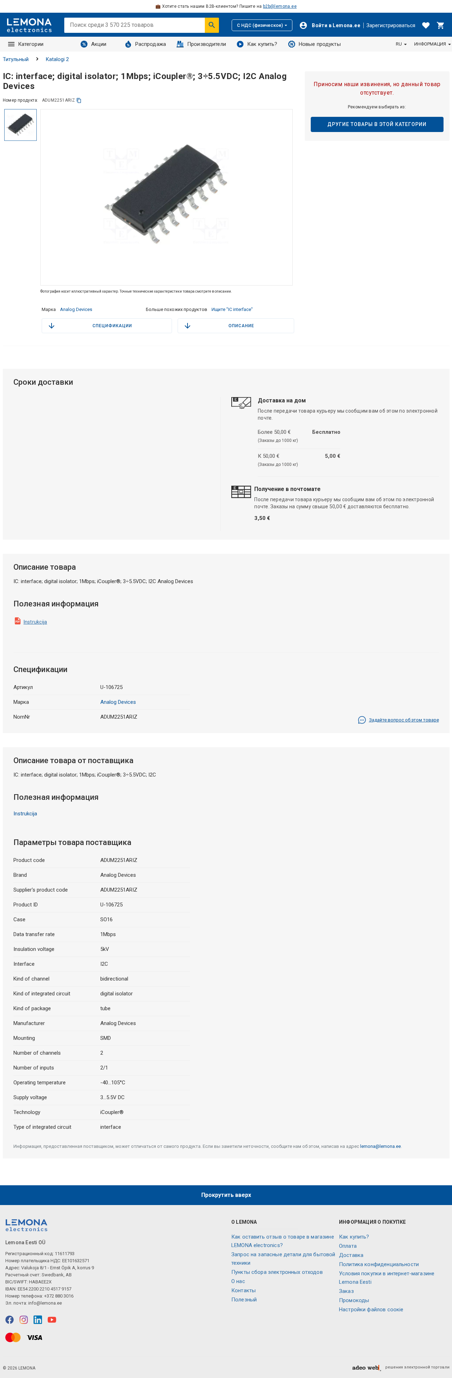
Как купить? (262, 44)
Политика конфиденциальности (379, 1264)
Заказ (346, 1291)
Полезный (244, 1299)
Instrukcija (35, 622)
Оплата (348, 1246)
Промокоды (354, 1300)
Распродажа (150, 44)
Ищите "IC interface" (232, 309)
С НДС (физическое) (260, 25)
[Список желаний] (426, 25)
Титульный (16, 59)
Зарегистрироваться (391, 25)
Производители (206, 44)
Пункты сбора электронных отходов (277, 1272)
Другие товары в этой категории (377, 124)
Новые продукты (320, 44)
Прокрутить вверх (226, 1195)
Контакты (243, 1290)
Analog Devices (76, 309)
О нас (238, 1281)
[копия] (79, 100)
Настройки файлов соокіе (371, 1309)
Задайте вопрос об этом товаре (404, 720)
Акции (99, 44)
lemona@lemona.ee (380, 1146)
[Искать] (212, 25)
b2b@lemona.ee (280, 6)
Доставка (351, 1255)
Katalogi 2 (57, 59)
